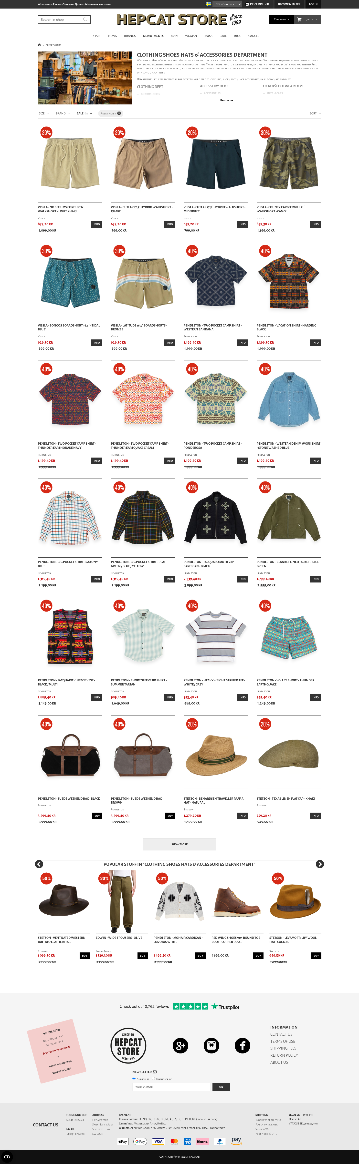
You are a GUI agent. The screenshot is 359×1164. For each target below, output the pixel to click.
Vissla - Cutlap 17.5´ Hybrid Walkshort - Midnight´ (214, 209)
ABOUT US (279, 1062)
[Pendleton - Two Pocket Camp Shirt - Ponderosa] (216, 399)
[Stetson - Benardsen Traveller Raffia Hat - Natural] (216, 754)
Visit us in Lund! (62, 1070)
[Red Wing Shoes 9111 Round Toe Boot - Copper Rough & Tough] (237, 901)
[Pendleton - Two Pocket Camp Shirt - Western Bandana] (216, 281)
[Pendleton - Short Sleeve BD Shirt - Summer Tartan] (143, 636)
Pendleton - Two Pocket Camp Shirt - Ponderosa (213, 446)
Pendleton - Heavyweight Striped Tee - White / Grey (214, 682)
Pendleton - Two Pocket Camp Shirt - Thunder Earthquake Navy (67, 446)
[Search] (85, 19)
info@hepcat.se (75, 1134)
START (97, 36)
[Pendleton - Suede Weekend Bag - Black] (70, 754)
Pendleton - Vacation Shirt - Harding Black (286, 328)
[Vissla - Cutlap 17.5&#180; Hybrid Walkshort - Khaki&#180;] (143, 163)
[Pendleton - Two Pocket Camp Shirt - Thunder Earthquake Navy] (70, 399)
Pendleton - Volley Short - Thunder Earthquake (285, 682)
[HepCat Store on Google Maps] (180, 1045)
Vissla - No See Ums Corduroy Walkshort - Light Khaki (61, 209)
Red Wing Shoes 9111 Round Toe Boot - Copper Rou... (235, 940)
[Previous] (39, 864)
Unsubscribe (164, 1079)
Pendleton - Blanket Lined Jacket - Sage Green (288, 564)
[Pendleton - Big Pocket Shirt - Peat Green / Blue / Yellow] (143, 518)
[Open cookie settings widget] (7, 1157)
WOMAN (191, 36)
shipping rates (269, 1124)
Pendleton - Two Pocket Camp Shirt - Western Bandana (213, 328)
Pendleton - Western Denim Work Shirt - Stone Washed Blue (288, 446)
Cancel (253, 36)
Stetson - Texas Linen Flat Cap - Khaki (286, 799)
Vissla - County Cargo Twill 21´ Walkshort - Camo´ (281, 209)
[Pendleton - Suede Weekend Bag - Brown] (143, 754)
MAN (174, 36)
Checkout (280, 19)
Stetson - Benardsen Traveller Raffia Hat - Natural (213, 801)
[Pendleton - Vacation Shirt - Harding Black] (289, 281)
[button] (299, 19)
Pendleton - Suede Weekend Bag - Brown (137, 801)
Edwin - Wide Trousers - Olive (119, 938)
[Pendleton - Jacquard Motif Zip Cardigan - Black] (216, 518)
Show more (179, 844)
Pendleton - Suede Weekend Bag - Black (69, 799)
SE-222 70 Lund (101, 1129)
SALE (224, 36)
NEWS (112, 36)
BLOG (237, 36)
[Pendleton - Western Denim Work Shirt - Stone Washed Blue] (289, 399)
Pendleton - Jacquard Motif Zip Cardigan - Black (209, 564)
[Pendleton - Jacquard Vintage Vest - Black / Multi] (70, 636)
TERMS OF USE (282, 1041)
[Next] (320, 864)
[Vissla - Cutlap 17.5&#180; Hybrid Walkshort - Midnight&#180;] (216, 163)
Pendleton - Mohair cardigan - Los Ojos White (178, 940)
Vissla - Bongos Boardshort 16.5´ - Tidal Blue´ (69, 328)
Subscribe (143, 1079)
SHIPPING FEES (283, 1048)
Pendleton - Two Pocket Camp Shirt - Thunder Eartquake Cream (140, 446)
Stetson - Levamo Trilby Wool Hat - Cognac (293, 940)
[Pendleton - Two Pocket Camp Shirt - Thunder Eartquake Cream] (143, 399)
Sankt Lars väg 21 (102, 1124)
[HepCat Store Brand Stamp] (128, 1045)
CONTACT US (281, 1034)
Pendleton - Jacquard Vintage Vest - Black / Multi (66, 682)
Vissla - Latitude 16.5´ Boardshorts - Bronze (139, 328)
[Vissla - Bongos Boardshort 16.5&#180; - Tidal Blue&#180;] (70, 281)
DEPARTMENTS (153, 36)
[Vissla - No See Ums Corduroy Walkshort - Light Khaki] (70, 163)
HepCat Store (100, 1120)
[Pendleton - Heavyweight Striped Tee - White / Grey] (216, 636)
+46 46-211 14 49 (75, 1120)
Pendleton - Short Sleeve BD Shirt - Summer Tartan (139, 682)
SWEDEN (97, 1134)
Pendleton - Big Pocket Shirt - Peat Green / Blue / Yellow (138, 564)
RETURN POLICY (284, 1055)
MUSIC (208, 36)
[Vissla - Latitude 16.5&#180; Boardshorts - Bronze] (143, 281)
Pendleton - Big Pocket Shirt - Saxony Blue (68, 564)
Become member (289, 4)
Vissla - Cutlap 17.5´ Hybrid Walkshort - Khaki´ (142, 209)
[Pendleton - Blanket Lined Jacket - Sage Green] (289, 518)
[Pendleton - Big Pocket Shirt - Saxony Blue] (70, 518)
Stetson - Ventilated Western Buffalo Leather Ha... (61, 940)
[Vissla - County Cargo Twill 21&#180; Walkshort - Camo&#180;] (289, 163)
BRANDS (130, 36)
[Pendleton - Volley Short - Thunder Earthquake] (289, 636)
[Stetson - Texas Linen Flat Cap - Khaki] (289, 754)
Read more (226, 100)
